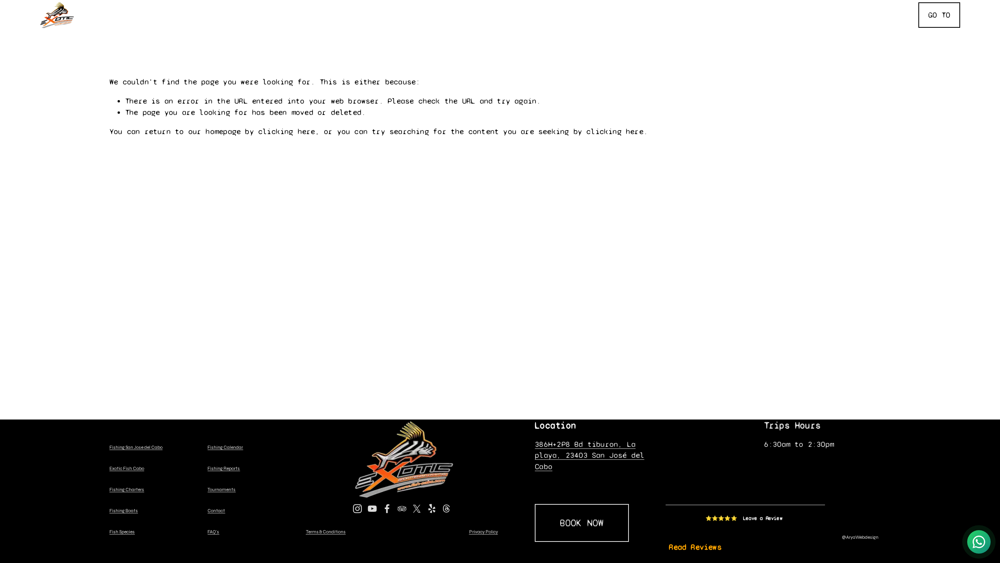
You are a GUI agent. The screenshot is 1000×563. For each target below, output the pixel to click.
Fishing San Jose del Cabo (135, 447)
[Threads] (446, 508)
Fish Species (673, 8)
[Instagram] (357, 508)
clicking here (286, 131)
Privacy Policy (483, 532)
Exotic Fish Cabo (204, 8)
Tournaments (753, 8)
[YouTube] (372, 508)
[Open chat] (979, 542)
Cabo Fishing (114, 8)
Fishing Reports (486, 8)
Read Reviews (695, 547)
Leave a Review (762, 518)
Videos (845, 21)
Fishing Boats (396, 8)
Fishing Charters (304, 8)
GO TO (939, 15)
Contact (821, 8)
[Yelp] (431, 508)
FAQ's (898, 21)
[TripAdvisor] (402, 508)
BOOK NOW (582, 523)
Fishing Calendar (583, 8)
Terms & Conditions (326, 532)
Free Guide (887, 8)
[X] (416, 508)
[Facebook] (387, 508)
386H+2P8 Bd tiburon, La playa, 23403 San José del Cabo (589, 455)
